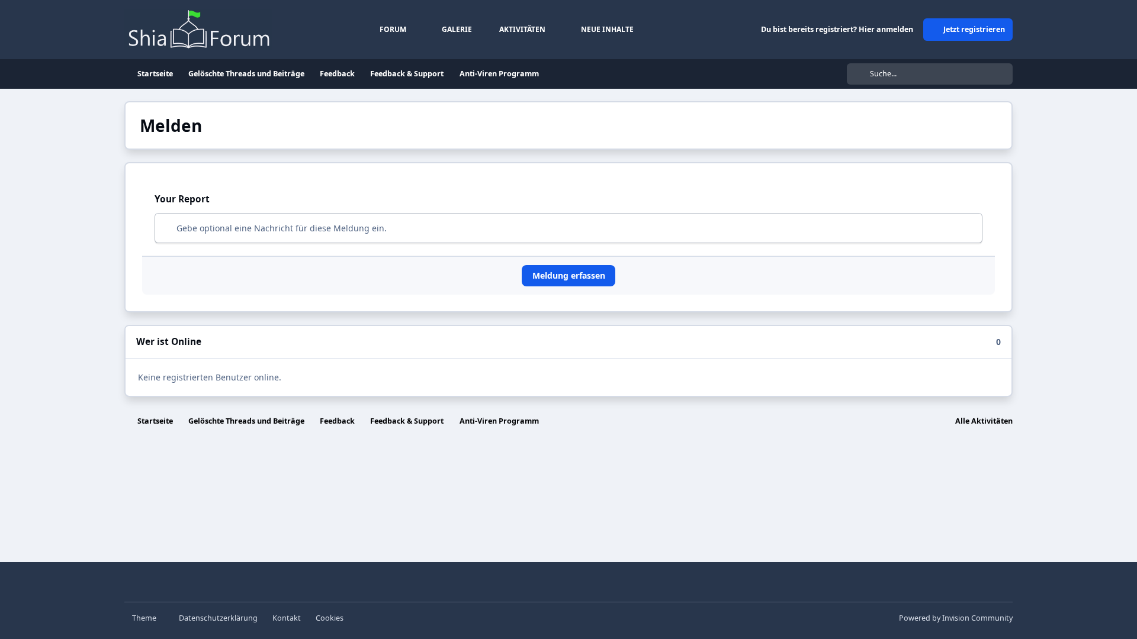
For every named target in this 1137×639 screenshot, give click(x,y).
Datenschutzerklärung (218, 618)
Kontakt (286, 618)
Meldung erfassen (568, 275)
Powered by (956, 618)
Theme (145, 618)
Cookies (329, 618)
